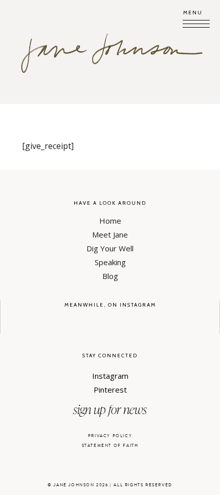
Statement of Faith (110, 445)
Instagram (110, 376)
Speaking (110, 262)
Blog (110, 276)
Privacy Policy (110, 436)
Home (110, 221)
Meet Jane (110, 234)
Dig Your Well (110, 248)
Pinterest (110, 389)
